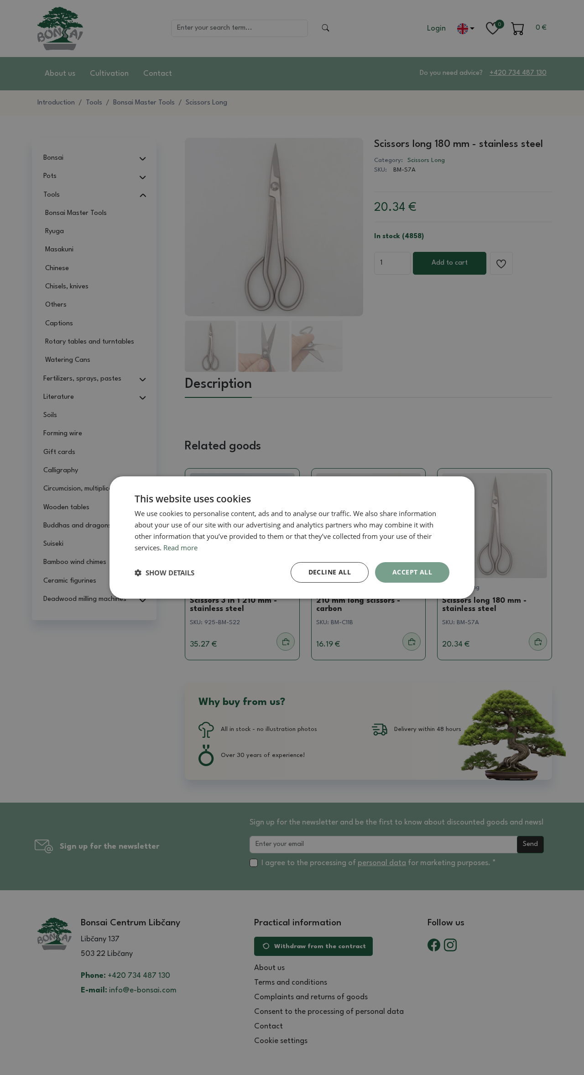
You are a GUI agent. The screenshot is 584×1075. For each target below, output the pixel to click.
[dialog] (292, 537)
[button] (164, 573)
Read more (180, 547)
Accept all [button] (412, 572)
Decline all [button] (329, 572)
